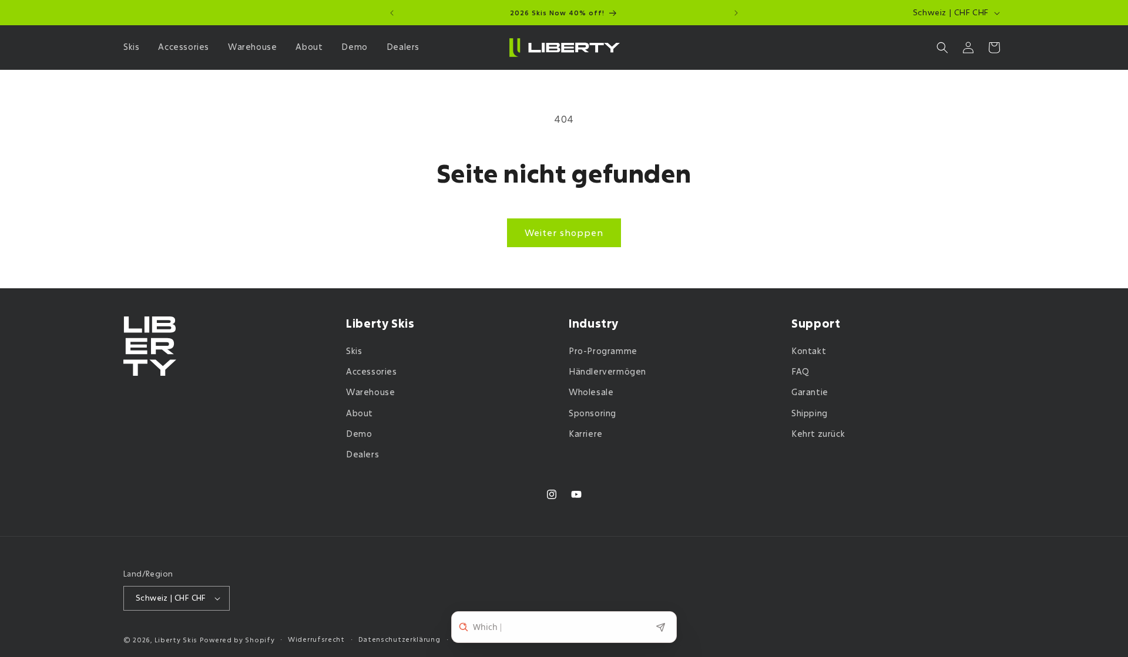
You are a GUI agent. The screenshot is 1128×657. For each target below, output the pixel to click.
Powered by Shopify (237, 639)
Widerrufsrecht (316, 639)
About (359, 413)
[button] (133, 47)
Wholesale (591, 391)
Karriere (586, 433)
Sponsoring (592, 413)
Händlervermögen (607, 371)
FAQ (800, 371)
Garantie (809, 391)
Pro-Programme (603, 350)
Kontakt (808, 350)
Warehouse (370, 391)
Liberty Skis (176, 639)
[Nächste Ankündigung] (736, 13)
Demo (359, 433)
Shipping (809, 413)
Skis (354, 350)
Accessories (371, 371)
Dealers (362, 454)
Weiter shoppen (564, 232)
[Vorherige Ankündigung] (392, 13)
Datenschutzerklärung (399, 639)
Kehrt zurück (818, 433)
